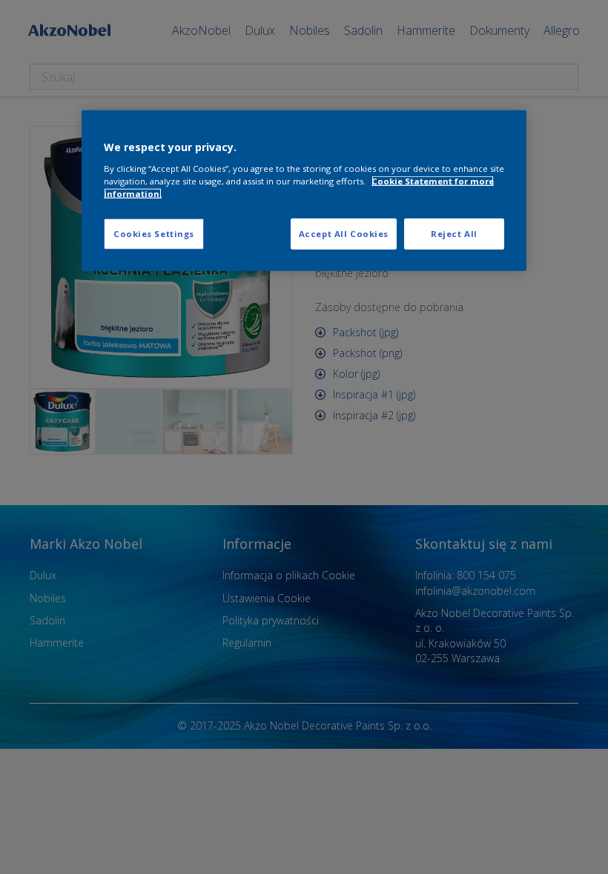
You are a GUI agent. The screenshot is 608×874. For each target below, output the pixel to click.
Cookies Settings (153, 233)
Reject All (454, 233)
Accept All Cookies (344, 233)
